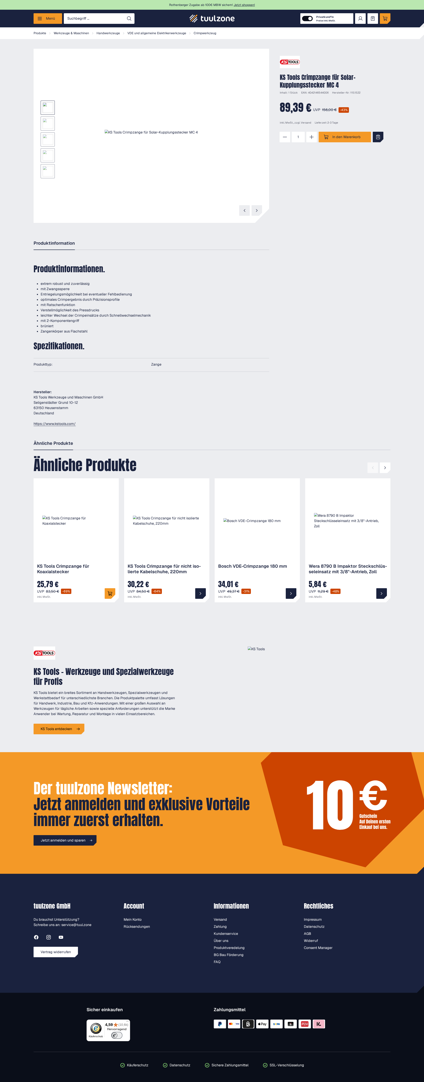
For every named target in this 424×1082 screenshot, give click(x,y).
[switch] (117, 1035)
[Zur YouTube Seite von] (61, 938)
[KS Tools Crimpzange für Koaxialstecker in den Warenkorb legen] (110, 593)
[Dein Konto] (360, 18)
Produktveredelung (229, 947)
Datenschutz (314, 926)
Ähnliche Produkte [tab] (53, 443)
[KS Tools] (290, 62)
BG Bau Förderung (229, 954)
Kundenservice (226, 933)
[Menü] (127, 1022)
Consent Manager (318, 947)
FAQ (217, 962)
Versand (306, 122)
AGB (307, 933)
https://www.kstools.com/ (55, 423)
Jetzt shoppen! (244, 5)
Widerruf (311, 940)
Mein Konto (133, 919)
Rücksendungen (137, 926)
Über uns (221, 940)
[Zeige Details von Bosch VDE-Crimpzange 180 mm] (291, 593)
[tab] (54, 243)
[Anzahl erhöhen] (311, 137)
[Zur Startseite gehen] (211, 19)
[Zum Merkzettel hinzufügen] (378, 137)
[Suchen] (129, 18)
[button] (151, 132)
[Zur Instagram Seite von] (48, 938)
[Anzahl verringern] (285, 137)
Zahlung (220, 926)
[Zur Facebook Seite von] (36, 938)
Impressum (313, 919)
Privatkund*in (325, 18)
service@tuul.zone (76, 924)
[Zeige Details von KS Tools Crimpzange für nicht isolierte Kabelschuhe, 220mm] (200, 593)
